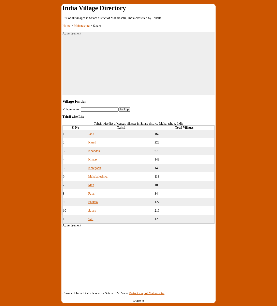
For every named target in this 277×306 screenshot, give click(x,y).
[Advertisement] (138, 67)
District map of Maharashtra (146, 293)
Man (91, 185)
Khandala (94, 151)
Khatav (93, 159)
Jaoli (91, 134)
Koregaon (94, 168)
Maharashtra (82, 25)
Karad (92, 142)
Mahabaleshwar (98, 176)
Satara (92, 210)
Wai (90, 219)
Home (66, 25)
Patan (91, 193)
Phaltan (93, 202)
